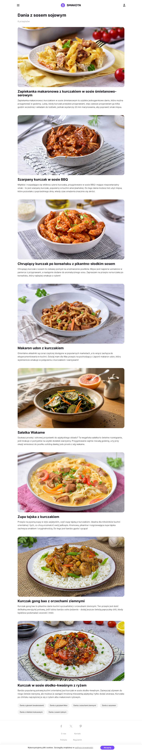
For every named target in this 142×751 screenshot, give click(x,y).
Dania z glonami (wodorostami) (32, 705)
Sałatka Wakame (31, 432)
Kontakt (77, 733)
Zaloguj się (124, 5)
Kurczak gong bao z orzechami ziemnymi (51, 601)
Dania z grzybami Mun (58, 705)
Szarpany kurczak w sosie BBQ (43, 179)
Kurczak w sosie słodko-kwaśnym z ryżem (52, 685)
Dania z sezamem (109, 705)
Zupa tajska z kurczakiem (38, 517)
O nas (63, 733)
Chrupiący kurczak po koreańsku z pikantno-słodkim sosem (66, 264)
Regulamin (77, 740)
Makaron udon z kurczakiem (41, 348)
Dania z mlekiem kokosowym (31, 712)
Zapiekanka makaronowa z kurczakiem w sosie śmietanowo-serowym (67, 93)
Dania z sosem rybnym (57, 712)
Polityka (63, 740)
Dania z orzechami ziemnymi (84, 705)
